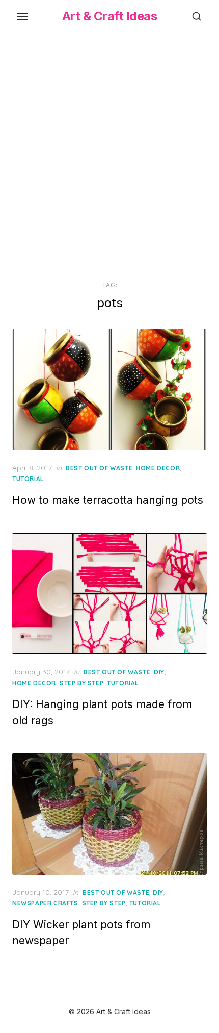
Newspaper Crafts (45, 903)
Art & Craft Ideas (109, 16)
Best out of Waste (99, 468)
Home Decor (158, 468)
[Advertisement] (109, 154)
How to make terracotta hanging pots (107, 500)
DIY (159, 672)
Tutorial (28, 479)
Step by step (81, 683)
